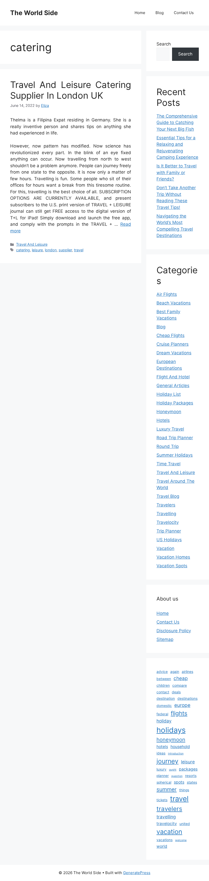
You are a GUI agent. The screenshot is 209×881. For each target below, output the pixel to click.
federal (162, 714)
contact (162, 692)
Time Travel (168, 463)
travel (78, 250)
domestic (164, 706)
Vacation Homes (173, 557)
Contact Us (184, 12)
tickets (161, 800)
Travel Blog (167, 496)
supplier (65, 250)
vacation (169, 831)
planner (162, 776)
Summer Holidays (174, 455)
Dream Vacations (173, 352)
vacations (164, 840)
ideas (160, 753)
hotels (162, 746)
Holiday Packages (174, 402)
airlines (187, 672)
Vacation (165, 548)
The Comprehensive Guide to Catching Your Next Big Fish (177, 123)
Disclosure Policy (173, 630)
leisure (37, 250)
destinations (187, 698)
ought (172, 769)
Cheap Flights (170, 335)
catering (23, 250)
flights (179, 713)
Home (140, 12)
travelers (169, 808)
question (176, 776)
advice (162, 672)
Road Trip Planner (174, 437)
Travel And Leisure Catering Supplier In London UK (70, 90)
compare (179, 685)
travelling (166, 816)
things (184, 790)
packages (188, 769)
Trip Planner (168, 531)
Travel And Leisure (31, 244)
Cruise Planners (172, 344)
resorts (191, 776)
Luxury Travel (170, 429)
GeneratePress (136, 872)
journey (167, 761)
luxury (161, 769)
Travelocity (167, 522)
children (163, 685)
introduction (176, 753)
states (192, 782)
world (161, 846)
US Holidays (169, 539)
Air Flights (166, 294)
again (174, 672)
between (163, 679)
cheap (181, 678)
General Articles (172, 385)
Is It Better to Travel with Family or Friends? (176, 172)
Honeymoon (168, 411)
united (184, 824)
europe (182, 705)
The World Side (34, 13)
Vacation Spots (171, 565)
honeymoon (170, 739)
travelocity (166, 823)
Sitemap (164, 639)
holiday (164, 721)
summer (166, 789)
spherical (163, 782)
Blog (159, 12)
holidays (171, 730)
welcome (181, 840)
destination (165, 698)
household (180, 746)
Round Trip (167, 446)
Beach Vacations (173, 303)
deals (176, 692)
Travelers (165, 504)
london (51, 250)
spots (179, 782)
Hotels (163, 420)
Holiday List (168, 394)
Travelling (166, 513)
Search (163, 44)
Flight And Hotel (173, 376)
